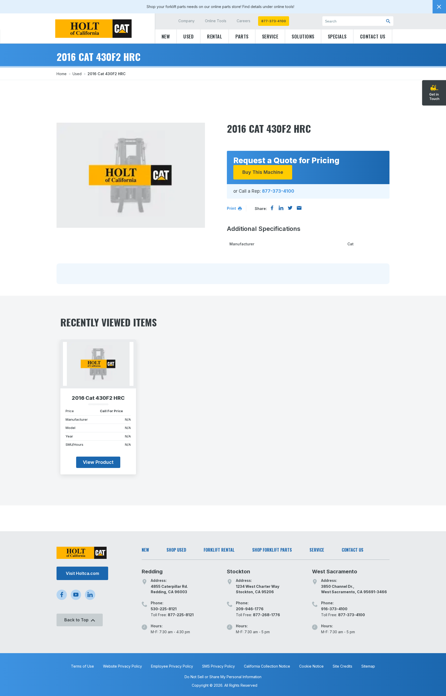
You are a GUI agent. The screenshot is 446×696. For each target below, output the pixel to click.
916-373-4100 (334, 609)
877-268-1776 (266, 615)
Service (270, 36)
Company (186, 21)
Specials (337, 36)
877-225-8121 (181, 615)
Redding (152, 571)
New (166, 36)
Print (232, 208)
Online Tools (215, 21)
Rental (214, 36)
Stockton (238, 571)
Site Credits (342, 666)
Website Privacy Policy (122, 666)
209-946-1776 (250, 609)
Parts (242, 36)
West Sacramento (334, 571)
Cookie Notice (311, 666)
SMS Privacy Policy (218, 666)
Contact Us (372, 36)
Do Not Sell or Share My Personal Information (223, 677)
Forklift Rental (219, 550)
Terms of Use (82, 666)
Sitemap (368, 666)
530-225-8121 (164, 609)
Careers (243, 21)
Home (62, 74)
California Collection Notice (267, 666)
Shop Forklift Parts (272, 550)
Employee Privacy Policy (172, 666)
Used (188, 36)
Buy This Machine (262, 172)
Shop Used (176, 550)
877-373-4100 (273, 21)
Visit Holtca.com (82, 573)
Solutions (303, 36)
